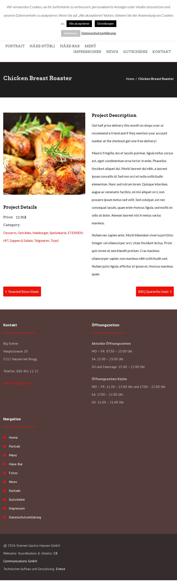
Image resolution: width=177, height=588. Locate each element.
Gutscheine (135, 51)
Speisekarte (58, 233)
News (112, 51)
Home (130, 79)
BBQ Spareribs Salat (153, 291)
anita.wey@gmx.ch (17, 383)
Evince (60, 569)
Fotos (13, 473)
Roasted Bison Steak (23, 291)
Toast (55, 240)
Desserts (9, 233)
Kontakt (161, 51)
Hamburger (40, 233)
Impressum (17, 508)
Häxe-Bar (70, 46)
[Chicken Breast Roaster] (44, 154)
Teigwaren (41, 240)
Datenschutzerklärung (25, 517)
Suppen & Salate (21, 240)
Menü (90, 46)
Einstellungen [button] (105, 23)
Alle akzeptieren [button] (79, 23)
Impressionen (87, 51)
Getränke (24, 233)
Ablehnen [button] (70, 33)
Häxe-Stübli (42, 46)
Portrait (15, 46)
